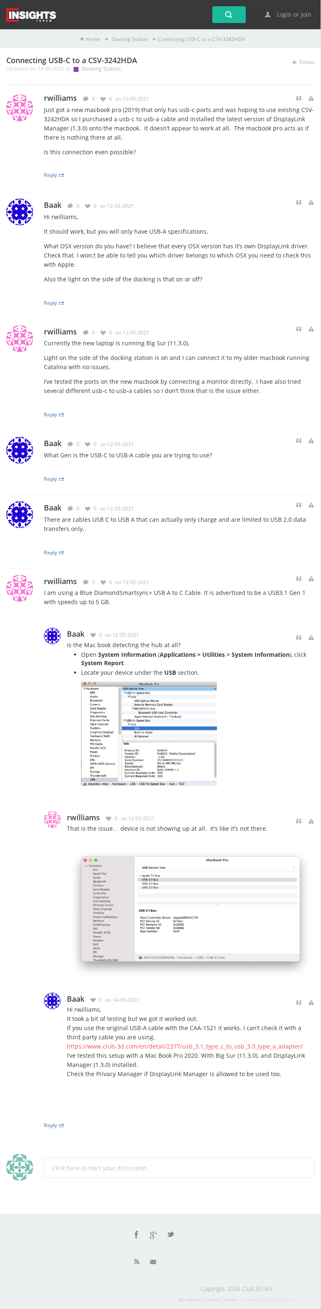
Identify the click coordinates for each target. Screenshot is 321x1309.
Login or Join (293, 14)
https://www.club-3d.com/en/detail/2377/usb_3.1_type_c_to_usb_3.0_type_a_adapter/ (185, 1046)
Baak (52, 205)
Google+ (154, 1236)
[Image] (149, 733)
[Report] (311, 98)
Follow (306, 62)
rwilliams (60, 332)
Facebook (136, 1236)
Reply (50, 174)
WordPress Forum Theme (208, 1299)
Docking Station (129, 39)
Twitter (171, 1236)
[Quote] (299, 98)
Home (93, 39)
